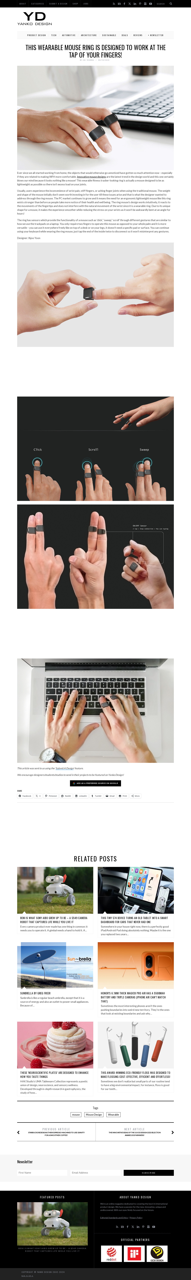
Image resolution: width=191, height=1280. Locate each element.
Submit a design (58, 3)
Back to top (27, 1276)
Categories (37, 3)
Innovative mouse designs (91, 176)
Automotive (69, 35)
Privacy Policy (136, 1217)
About (22, 3)
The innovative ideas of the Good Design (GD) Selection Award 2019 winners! (135, 1131)
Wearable (113, 1114)
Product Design (36, 35)
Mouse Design (94, 1114)
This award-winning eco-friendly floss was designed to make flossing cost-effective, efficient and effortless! (135, 1075)
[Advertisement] (119, 18)
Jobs (86, 3)
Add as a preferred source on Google (97, 783)
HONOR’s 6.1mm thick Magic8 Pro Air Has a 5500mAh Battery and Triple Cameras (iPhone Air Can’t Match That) (133, 997)
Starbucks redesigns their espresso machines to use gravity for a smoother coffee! (56, 1131)
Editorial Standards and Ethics (114, 1217)
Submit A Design (65, 768)
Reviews (138, 35)
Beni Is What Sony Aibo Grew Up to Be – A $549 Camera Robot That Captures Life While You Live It (53, 920)
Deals (125, 35)
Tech (54, 35)
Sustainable (109, 35)
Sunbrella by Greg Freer (35, 993)
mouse (76, 1114)
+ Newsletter (156, 35)
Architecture (89, 35)
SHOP (75, 3)
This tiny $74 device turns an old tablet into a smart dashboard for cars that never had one (134, 920)
